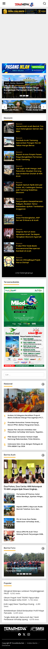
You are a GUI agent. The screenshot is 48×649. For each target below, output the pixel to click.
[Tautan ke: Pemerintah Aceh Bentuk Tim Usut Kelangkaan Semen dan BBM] (9, 127)
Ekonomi (20, 83)
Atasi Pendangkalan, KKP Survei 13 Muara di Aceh (28, 218)
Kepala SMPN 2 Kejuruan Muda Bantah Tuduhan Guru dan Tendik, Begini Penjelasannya (12, 108)
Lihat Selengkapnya (24, 273)
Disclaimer (6, 645)
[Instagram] (28, 634)
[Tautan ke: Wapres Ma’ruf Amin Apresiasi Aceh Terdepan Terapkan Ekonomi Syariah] (9, 233)
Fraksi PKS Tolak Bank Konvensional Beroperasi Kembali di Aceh (28, 248)
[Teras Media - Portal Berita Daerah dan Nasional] (24, 4)
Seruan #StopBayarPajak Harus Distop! (28, 261)
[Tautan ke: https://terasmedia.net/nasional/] (43, 384)
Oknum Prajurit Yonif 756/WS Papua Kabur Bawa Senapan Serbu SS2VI (21, 598)
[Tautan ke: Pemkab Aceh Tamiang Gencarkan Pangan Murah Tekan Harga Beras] (9, 142)
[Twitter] (24, 634)
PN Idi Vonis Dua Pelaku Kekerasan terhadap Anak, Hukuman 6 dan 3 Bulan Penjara (35, 108)
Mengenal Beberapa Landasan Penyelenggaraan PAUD (24, 592)
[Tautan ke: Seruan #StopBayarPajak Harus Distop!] (9, 261)
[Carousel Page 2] (24, 95)
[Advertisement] (24, 39)
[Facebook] (19, 634)
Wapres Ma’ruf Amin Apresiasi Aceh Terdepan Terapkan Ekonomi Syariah (28, 234)
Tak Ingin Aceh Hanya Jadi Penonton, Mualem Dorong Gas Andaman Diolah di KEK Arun (29, 172)
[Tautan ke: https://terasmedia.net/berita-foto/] (43, 548)
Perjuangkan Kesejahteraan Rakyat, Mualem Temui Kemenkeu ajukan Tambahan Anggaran (30, 205)
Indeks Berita (32, 643)
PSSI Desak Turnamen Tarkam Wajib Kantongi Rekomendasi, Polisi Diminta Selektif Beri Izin (24, 438)
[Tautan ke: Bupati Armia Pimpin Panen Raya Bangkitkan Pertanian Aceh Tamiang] (9, 156)
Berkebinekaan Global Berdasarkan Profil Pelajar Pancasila (24, 611)
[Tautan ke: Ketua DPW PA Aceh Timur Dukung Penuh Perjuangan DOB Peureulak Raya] (9, 535)
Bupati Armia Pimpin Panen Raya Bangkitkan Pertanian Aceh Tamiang (23, 88)
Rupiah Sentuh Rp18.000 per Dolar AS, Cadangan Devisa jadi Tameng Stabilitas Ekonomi (29, 189)
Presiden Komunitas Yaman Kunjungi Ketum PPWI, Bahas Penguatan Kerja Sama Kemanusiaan (23, 423)
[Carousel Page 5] (30, 574)
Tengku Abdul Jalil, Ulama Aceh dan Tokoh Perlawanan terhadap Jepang (21, 618)
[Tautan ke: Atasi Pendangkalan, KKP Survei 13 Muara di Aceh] (9, 219)
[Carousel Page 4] (27, 574)
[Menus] (4, 3)
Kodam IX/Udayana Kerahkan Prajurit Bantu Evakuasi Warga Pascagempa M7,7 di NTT (25, 416)
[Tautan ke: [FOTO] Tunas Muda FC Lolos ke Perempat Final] (24, 564)
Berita (12, 83)
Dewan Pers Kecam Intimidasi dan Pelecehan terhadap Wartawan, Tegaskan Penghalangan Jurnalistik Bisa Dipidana (26, 431)
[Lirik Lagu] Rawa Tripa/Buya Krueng (19, 604)
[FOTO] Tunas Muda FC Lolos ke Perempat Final (21, 569)
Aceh (7, 83)
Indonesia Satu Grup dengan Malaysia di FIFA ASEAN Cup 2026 (25, 445)
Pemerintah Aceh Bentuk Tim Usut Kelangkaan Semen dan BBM (29, 129)
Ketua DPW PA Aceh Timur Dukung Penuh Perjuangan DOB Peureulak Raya (30, 533)
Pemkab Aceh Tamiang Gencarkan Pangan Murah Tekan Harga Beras (28, 143)
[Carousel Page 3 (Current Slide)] (27, 95)
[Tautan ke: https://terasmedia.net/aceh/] (43, 455)
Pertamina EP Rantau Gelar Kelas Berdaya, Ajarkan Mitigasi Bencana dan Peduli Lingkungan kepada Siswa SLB (30, 495)
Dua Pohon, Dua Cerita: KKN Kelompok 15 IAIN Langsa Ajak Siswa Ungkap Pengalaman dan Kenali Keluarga (23, 487)
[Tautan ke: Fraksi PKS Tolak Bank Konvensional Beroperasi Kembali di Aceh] (9, 247)
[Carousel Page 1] (21, 95)
